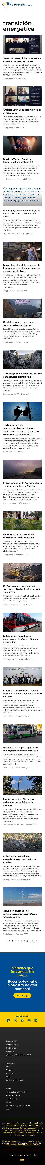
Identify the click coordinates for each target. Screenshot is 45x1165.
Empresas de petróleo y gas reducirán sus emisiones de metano (18, 802)
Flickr (8, 1077)
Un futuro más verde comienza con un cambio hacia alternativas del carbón (21, 589)
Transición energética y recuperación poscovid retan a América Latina (20, 914)
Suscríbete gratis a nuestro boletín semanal (22, 985)
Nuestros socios (12, 1044)
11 (37, 941)
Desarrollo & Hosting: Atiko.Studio (22, 1155)
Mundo (9, 1109)
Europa (9, 1102)
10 (33, 941)
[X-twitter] (15, 1020)
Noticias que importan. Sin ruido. (22, 971)
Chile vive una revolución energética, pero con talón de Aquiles (19, 859)
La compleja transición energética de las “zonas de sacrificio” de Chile (22, 213)
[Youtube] (29, 1020)
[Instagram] (22, 1020)
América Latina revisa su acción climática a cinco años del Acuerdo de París (22, 693)
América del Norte (13, 1095)
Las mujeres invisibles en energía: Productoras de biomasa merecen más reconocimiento (22, 268)
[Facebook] (8, 1020)
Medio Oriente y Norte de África (18, 1106)
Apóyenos (10, 1051)
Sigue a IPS (10, 1063)
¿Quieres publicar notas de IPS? (18, 1055)
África (8, 1088)
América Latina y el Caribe (16, 1092)
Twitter (9, 1070)
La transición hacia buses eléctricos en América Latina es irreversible (20, 639)
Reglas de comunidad (14, 1080)
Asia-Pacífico (11, 1099)
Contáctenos (11, 1048)
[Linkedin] (36, 1020)
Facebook (10, 1073)
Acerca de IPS (11, 1041)
